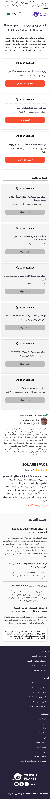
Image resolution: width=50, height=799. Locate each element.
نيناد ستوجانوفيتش (30, 420)
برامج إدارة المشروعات (37, 670)
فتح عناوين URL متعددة (38, 706)
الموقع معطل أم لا (39, 702)
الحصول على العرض (25, 83)
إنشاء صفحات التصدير (38, 666)
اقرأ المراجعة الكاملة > (37, 505)
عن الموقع (42, 719)
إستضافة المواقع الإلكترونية (36, 661)
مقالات (43, 766)
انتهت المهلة (25, 212)
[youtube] (16, 784)
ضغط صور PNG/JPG (38, 683)
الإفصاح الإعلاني (20, 638)
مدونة (44, 723)
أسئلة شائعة (42, 733)
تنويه (44, 738)
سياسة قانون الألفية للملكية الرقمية (33, 761)
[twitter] (21, 784)
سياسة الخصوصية (40, 752)
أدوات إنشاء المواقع (39, 656)
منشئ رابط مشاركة (39, 692)
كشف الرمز (25, 120)
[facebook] (27, 784)
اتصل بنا (43, 728)
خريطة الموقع (41, 742)
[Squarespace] (25, 76)
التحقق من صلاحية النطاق (37, 697)
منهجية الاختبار (41, 747)
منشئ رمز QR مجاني (38, 687)
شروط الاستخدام (40, 756)
